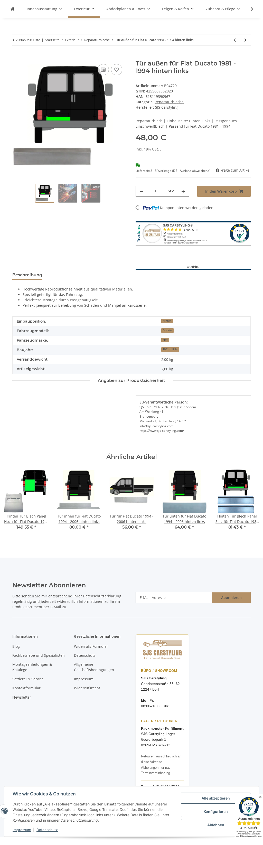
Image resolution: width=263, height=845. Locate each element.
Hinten (167, 321)
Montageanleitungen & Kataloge (32, 667)
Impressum (22, 830)
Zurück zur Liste (28, 39)
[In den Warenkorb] (16, 57)
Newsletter (21, 697)
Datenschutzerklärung (102, 596)
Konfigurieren (216, 811)
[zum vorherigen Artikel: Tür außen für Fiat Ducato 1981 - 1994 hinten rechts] (235, 39)
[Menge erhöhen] (183, 191)
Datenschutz (47, 830)
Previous (12, 503)
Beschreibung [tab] (27, 275)
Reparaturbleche (169, 101)
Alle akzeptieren (216, 798)
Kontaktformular (26, 688)
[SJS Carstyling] (12, 9)
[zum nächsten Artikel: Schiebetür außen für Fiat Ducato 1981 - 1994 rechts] (245, 39)
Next (250, 503)
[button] (248, 9)
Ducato (167, 330)
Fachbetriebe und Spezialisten (38, 655)
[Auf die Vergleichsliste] (103, 69)
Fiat (165, 340)
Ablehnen (215, 825)
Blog (16, 646)
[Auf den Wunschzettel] (116, 69)
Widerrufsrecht (87, 688)
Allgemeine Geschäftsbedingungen (94, 667)
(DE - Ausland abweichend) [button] (191, 170)
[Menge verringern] (141, 191)
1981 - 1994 (170, 349)
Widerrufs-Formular (91, 646)
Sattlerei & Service (28, 679)
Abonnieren (231, 597)
